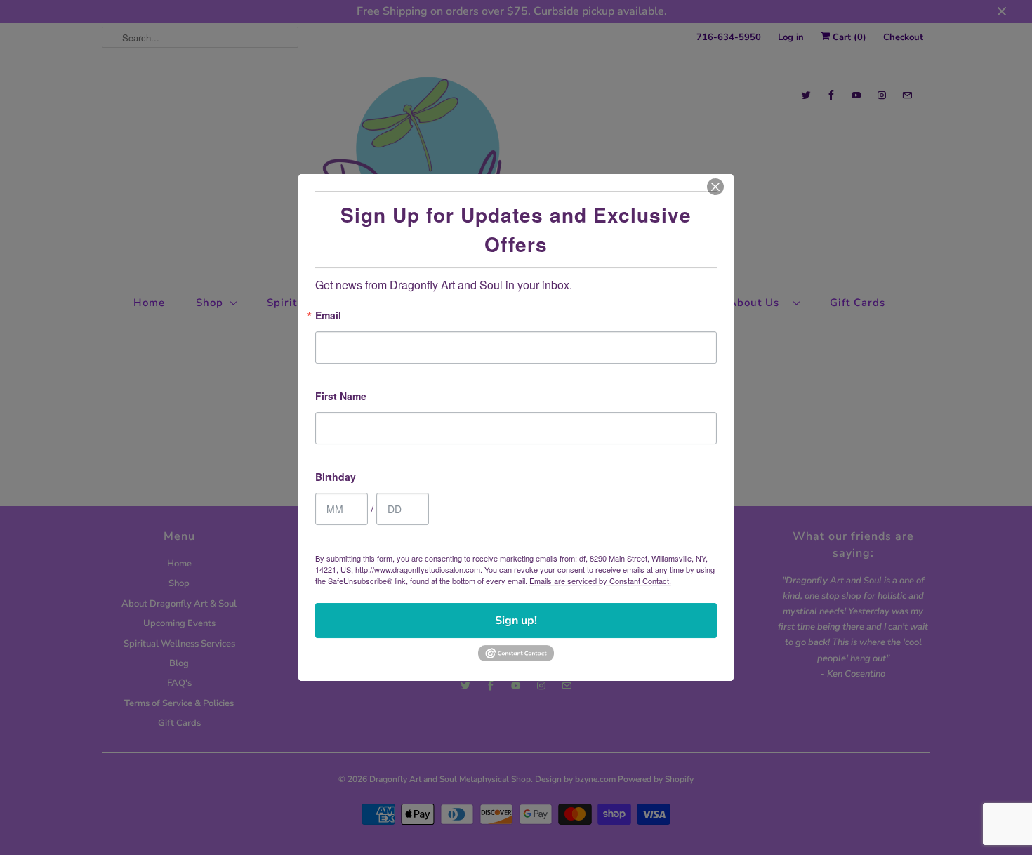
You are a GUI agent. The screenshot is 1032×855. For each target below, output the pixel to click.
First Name (340, 397)
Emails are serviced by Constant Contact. (600, 580)
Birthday (335, 478)
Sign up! (516, 620)
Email (328, 316)
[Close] (715, 186)
